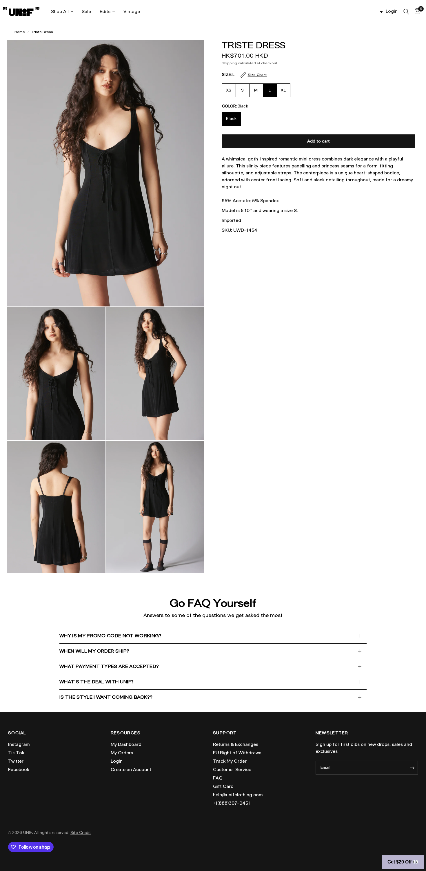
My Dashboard (126, 744)
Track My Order (230, 761)
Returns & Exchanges (235, 744)
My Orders (122, 752)
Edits (105, 11)
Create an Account (131, 769)
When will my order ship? (94, 651)
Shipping (229, 63)
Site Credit (80, 832)
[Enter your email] (412, 768)
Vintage (131, 11)
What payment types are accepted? (109, 666)
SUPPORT (225, 733)
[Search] (406, 11)
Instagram (19, 744)
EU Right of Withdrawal (238, 752)
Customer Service (232, 769)
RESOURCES (126, 733)
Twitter (15, 761)
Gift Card (223, 786)
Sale (86, 11)
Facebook (18, 769)
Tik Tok (16, 752)
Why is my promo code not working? (110, 635)
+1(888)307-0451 (231, 803)
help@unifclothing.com (238, 794)
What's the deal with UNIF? (96, 681)
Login (117, 761)
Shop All (60, 11)
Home (19, 32)
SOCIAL (17, 733)
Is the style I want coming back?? (106, 697)
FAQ (218, 778)
